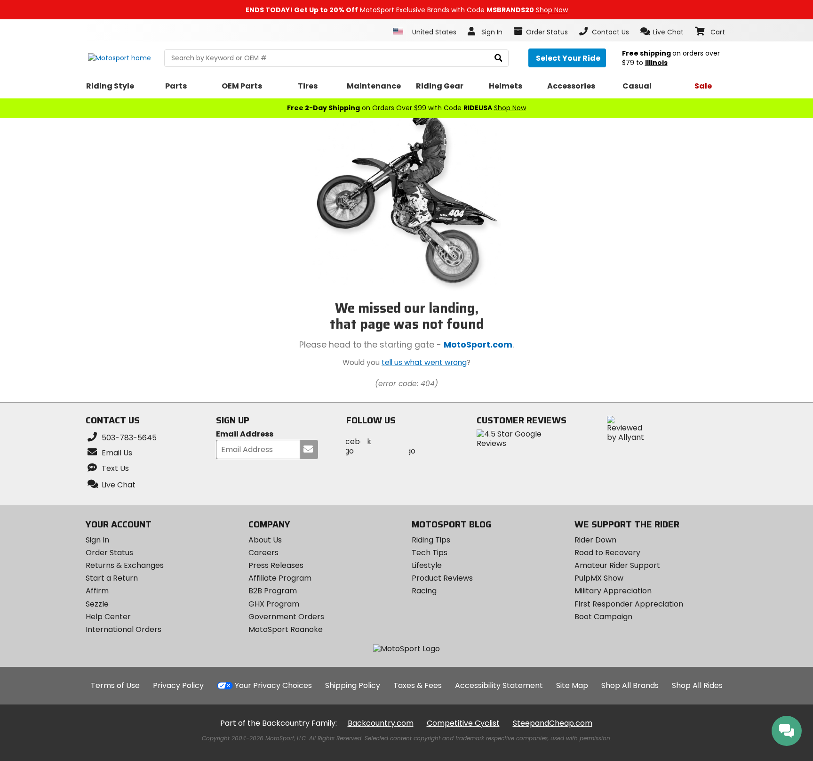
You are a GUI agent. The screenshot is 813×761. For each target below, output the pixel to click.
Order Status (109, 552)
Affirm (97, 590)
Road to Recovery (607, 552)
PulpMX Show (598, 578)
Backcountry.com (381, 723)
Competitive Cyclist (463, 723)
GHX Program (273, 604)
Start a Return (112, 578)
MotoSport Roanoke (285, 629)
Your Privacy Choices (273, 685)
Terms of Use (115, 685)
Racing (424, 590)
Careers (263, 552)
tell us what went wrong (424, 362)
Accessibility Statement (499, 685)
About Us (265, 539)
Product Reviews (442, 578)
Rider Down (595, 539)
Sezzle (97, 604)
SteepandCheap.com (552, 723)
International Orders (123, 629)
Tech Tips (429, 552)
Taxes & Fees (417, 685)
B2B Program (272, 590)
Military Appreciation (613, 590)
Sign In (97, 539)
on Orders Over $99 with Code (406, 108)
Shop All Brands (630, 685)
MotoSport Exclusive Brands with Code (407, 10)
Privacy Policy (178, 685)
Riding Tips (431, 539)
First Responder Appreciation (628, 604)
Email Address (244, 434)
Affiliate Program (279, 578)
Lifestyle (427, 565)
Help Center (108, 616)
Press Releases (275, 565)
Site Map (572, 685)
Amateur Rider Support (617, 565)
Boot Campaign (603, 616)
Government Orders (286, 616)
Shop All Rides (697, 685)
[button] (662, 31)
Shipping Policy (352, 685)
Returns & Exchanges (125, 565)
